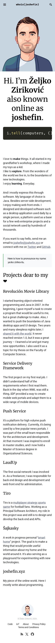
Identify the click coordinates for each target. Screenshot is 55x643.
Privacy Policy (39, 624)
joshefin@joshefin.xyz (26, 242)
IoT (17, 624)
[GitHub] (32, 634)
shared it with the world (17, 333)
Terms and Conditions (28, 627)
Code (10, 624)
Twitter (32, 246)
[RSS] (22, 634)
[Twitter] (26, 634)
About (26, 624)
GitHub (46, 246)
